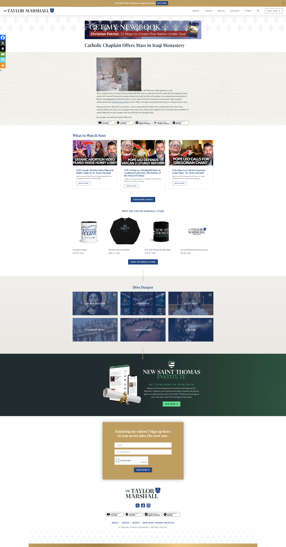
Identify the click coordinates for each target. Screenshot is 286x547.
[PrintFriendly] (3, 60)
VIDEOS (125, 523)
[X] (3, 43)
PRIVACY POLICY (159, 527)
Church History (95, 303)
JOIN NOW (170, 404)
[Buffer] (3, 49)
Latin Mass (191, 303)
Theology (143, 303)
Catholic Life (143, 329)
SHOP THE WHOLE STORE (143, 262)
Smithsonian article (120, 102)
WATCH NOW (83, 183)
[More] (3, 65)
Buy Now (162, 3)
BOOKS (136, 523)
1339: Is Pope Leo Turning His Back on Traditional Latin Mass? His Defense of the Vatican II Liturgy (142, 173)
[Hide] (1, 70)
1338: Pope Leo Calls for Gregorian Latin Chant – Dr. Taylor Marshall (188, 171)
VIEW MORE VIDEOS (143, 199)
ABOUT (115, 523)
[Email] (3, 54)
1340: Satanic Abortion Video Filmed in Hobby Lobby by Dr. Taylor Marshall (94, 171)
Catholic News (95, 329)
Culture (191, 329)
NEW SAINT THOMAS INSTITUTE (158, 523)
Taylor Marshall (28, 10)
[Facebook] (3, 37)
